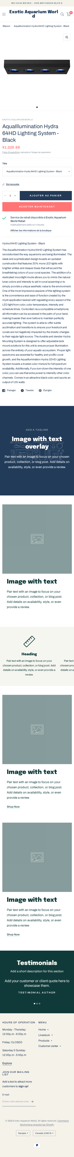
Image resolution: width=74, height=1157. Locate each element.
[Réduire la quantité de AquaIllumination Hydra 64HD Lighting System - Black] (5, 195)
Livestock (44, 1035)
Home (42, 1029)
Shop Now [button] (13, 806)
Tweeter (30, 390)
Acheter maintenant (37, 206)
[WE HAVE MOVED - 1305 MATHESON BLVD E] (37, 3)
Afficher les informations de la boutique (30, 230)
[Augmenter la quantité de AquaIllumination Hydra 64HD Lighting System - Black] (15, 195)
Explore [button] (7, 1063)
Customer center (48, 1046)
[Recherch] (62, 14)
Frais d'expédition (11, 152)
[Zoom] (66, 37)
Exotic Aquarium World (33, 14)
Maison (6, 26)
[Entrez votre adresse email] (32, 1101)
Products (43, 1040)
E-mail (5, 1094)
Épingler (47, 390)
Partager (11, 390)
